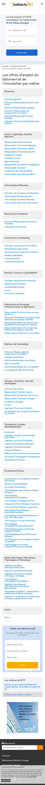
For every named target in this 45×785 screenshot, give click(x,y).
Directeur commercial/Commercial (20, 246)
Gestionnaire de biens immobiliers (20, 361)
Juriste (7, 290)
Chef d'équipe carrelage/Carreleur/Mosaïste (18, 525)
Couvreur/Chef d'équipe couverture (20, 507)
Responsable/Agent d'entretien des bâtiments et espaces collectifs (20, 329)
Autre (7, 618)
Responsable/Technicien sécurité (19, 152)
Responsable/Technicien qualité (19, 149)
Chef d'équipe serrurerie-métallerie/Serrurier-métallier (18, 546)
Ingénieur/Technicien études (17, 447)
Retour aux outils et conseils (18, 695)
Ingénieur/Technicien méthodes (19, 444)
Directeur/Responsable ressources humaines (20, 223)
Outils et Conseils (18, 66)
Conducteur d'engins (13, 402)
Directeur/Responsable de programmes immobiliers (16, 112)
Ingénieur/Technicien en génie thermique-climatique (18, 575)
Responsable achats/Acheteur (18, 142)
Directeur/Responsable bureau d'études (18, 117)
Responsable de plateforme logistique (21, 165)
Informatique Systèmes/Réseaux (19, 200)
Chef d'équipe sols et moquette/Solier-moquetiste (22, 541)
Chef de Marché (12, 259)
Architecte (9, 432)
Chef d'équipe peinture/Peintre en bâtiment (20, 535)
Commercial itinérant (14, 262)
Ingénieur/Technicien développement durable (21, 122)
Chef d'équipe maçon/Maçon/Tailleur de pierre (21, 491)
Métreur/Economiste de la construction (22, 454)
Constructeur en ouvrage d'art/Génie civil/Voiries (21, 480)
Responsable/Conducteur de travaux (21, 395)
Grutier (7, 405)
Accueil (5, 66)
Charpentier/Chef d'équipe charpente (22, 504)
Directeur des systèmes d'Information (21, 193)
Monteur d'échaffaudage (15, 484)
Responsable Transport (15, 168)
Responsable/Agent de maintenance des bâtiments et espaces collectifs (21, 324)
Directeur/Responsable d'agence (19, 108)
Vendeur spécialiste (13, 255)
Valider (22, 665)
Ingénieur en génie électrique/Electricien (14, 567)
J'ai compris (6, 780)
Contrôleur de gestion (14, 294)
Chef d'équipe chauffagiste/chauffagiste (16, 580)
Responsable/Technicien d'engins (19, 399)
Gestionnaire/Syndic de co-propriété (21, 367)
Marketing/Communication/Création (21, 252)
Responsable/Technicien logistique (20, 146)
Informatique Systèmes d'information (21, 203)
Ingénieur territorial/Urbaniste (18, 441)
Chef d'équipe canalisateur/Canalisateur (16, 497)
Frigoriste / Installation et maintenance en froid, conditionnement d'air (22, 598)
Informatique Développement (18, 196)
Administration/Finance (15, 284)
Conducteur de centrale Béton (18, 171)
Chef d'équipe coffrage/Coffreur (19, 501)
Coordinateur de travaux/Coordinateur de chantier (22, 412)
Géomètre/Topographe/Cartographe (22, 457)
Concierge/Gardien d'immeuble (19, 370)
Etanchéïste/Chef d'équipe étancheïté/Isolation (16, 511)
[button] (42, 4)
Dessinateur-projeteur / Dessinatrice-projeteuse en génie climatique (22, 593)
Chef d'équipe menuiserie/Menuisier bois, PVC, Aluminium (21, 517)
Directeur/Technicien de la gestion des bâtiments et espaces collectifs (22, 319)
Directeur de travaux (14, 389)
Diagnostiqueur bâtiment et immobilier (22, 333)
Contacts (6, 756)
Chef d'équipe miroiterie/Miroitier (20, 521)
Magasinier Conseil (13, 155)
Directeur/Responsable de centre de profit (21, 104)
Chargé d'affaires (12, 450)
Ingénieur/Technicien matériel (18, 408)
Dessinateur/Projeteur (14, 460)
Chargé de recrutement (15, 227)
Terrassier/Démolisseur (15, 487)
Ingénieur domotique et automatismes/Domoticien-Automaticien (17, 586)
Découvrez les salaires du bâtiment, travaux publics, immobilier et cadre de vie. (22, 687)
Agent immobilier (12, 364)
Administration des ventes (16, 249)
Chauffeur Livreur (12, 158)
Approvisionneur (11, 162)
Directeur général (12, 99)
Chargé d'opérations (13, 357)
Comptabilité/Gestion (14, 287)
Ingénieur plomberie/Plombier (18, 571)
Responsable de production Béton (20, 174)
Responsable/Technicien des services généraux (21, 313)
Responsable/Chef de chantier (18, 392)
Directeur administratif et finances (20, 281)
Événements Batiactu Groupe (15, 761)
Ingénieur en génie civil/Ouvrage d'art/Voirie (19, 437)
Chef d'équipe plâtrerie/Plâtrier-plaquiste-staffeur (19, 530)
